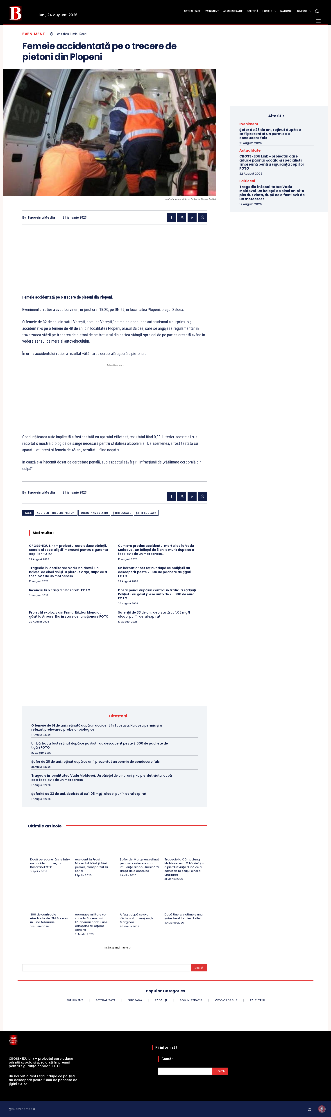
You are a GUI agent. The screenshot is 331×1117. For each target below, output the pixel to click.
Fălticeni (247, 181)
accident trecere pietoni (56, 512)
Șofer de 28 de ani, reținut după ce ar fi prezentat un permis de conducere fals (95, 761)
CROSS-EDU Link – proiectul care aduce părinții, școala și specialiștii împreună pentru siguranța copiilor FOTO (68, 549)
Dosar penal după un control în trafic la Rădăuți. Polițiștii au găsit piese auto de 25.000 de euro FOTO (157, 594)
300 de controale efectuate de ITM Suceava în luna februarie (49, 918)
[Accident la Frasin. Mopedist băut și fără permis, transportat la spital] (95, 845)
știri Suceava (146, 512)
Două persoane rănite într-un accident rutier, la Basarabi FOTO (50, 863)
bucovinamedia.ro (94, 512)
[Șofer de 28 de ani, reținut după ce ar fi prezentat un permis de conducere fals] (189, 761)
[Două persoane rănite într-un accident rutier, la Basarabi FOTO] (50, 845)
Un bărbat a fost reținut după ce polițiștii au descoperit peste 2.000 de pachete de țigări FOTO (154, 572)
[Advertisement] (114, 262)
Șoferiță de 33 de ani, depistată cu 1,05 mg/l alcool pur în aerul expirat (154, 614)
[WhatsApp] (202, 217)
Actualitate (250, 150)
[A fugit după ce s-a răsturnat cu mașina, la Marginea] (140, 901)
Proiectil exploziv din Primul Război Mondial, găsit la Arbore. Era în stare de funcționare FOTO (69, 614)
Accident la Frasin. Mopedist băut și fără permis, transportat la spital (91, 865)
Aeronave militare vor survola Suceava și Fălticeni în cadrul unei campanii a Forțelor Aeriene (91, 922)
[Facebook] (171, 217)
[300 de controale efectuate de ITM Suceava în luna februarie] (50, 901)
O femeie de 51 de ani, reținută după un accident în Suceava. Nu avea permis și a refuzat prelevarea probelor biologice (96, 727)
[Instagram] (309, 1109)
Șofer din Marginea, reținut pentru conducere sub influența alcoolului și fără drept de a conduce (139, 865)
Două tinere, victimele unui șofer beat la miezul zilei (183, 916)
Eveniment (33, 34)
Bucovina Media (41, 217)
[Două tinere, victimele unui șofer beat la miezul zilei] (184, 901)
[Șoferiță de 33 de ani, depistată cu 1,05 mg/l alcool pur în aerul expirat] (189, 793)
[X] (181, 217)
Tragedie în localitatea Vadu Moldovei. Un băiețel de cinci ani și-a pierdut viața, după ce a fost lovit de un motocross (68, 572)
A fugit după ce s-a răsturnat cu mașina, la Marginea (137, 918)
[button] (316, 11)
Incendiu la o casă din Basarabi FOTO (59, 590)
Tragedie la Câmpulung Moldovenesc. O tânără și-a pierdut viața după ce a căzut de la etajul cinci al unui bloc (184, 867)
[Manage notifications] (321, 1109)
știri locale (122, 512)
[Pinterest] (192, 217)
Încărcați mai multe (116, 947)
